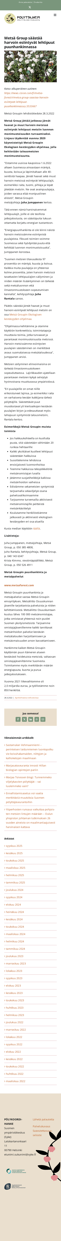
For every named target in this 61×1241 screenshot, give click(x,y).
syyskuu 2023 (14, 978)
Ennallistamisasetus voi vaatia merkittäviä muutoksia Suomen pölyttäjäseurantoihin (25, 798)
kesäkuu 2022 (14, 1059)
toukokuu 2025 (15, 860)
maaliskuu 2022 (15, 1081)
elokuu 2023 (13, 985)
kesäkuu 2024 (14, 919)
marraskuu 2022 (16, 1029)
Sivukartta (38, 2)
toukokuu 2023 (15, 1000)
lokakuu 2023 (14, 971)
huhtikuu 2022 (15, 1073)
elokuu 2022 (13, 1051)
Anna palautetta (25, 2)
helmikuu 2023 (15, 1015)
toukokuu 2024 (15, 926)
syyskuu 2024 (14, 897)
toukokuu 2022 (15, 1066)
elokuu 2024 (13, 904)
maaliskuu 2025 (15, 867)
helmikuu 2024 (15, 941)
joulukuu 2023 (14, 956)
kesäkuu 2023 (14, 993)
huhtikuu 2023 (15, 1007)
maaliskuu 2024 (15, 934)
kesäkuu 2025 (14, 853)
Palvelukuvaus (41, 1126)
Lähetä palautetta (43, 1119)
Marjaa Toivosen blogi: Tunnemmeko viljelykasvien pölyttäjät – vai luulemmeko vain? (29, 782)
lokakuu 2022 (14, 1037)
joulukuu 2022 (14, 1022)
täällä (36, 528)
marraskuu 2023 (16, 963)
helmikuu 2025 (15, 875)
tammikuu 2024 (15, 948)
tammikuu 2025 (15, 882)
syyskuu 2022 (14, 1044)
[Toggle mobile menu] (55, 14)
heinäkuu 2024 (15, 912)
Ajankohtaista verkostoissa (27, 697)
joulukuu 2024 (14, 890)
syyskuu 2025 (14, 845)
